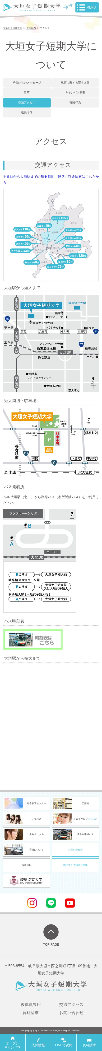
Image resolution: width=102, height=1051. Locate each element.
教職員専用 (31, 1004)
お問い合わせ (75, 849)
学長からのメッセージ (27, 82)
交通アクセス (26, 102)
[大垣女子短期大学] (31, 8)
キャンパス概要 (75, 92)
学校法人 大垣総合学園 (75, 865)
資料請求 (31, 1012)
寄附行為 (75, 102)
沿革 (27, 92)
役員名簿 (26, 112)
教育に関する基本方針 (75, 82)
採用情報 (26, 865)
